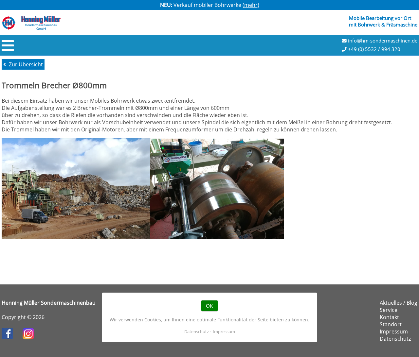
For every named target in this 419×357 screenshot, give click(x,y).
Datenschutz (395, 338)
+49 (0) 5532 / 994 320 (373, 49)
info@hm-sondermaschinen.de (382, 40)
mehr (251, 4)
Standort (391, 324)
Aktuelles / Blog (398, 302)
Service (388, 310)
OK (209, 306)
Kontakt (389, 317)
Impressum (394, 331)
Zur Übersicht (25, 64)
